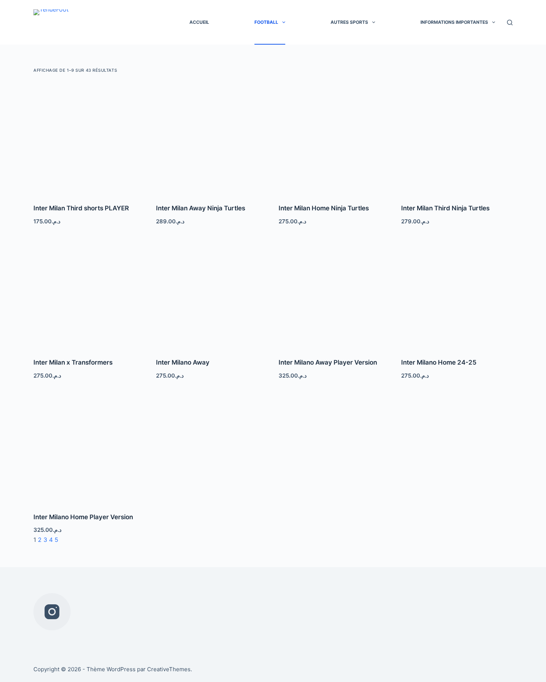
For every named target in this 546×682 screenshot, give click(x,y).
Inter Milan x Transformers (73, 362)
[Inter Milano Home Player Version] (89, 447)
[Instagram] (52, 611)
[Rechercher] (510, 22)
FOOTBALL (266, 22)
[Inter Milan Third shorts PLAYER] (89, 138)
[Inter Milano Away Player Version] (334, 293)
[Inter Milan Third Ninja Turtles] (457, 138)
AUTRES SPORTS (349, 22)
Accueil (199, 22)
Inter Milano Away (182, 362)
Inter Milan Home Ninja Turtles (324, 208)
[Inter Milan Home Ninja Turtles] (334, 138)
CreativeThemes (169, 669)
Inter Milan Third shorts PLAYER (81, 208)
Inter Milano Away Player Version (328, 362)
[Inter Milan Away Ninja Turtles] (211, 138)
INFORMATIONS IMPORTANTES (454, 22)
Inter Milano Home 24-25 (439, 362)
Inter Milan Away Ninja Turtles (200, 208)
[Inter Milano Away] (211, 293)
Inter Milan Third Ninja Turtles (445, 208)
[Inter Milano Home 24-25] (457, 293)
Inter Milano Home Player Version (83, 517)
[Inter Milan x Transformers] (89, 293)
